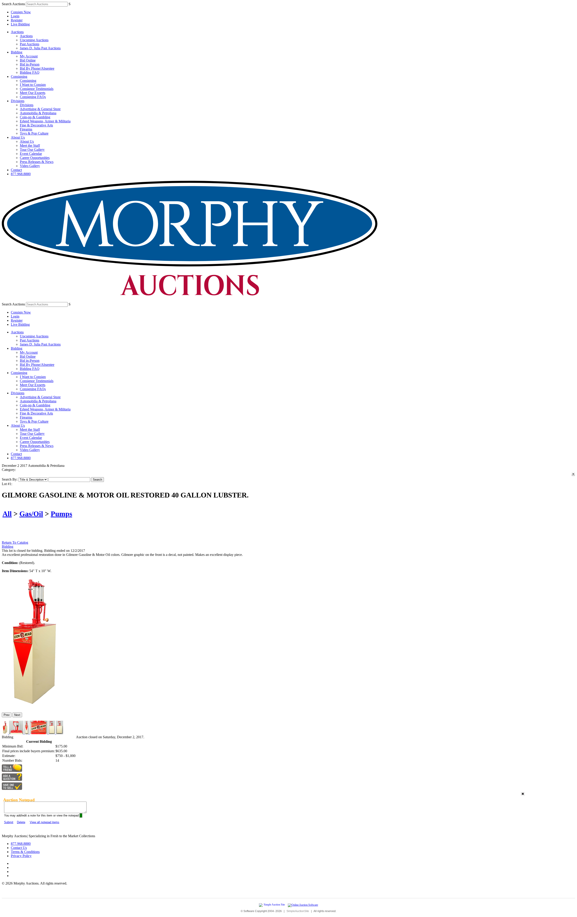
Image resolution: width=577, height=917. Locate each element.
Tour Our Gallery (32, 149)
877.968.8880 (21, 174)
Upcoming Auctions (34, 40)
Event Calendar (31, 154)
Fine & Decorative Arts (36, 125)
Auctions (17, 32)
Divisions (17, 101)
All (7, 514)
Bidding (16, 52)
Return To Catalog (15, 542)
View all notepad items (44, 822)
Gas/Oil (31, 514)
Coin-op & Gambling (35, 117)
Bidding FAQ (29, 72)
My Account (29, 56)
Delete (21, 822)
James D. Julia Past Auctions (40, 48)
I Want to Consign (33, 85)
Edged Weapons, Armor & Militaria (45, 121)
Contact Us (19, 848)
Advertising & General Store (40, 109)
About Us (18, 137)
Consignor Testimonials (36, 89)
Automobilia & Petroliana (38, 113)
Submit (8, 822)
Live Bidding (20, 24)
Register (17, 20)
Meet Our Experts (32, 93)
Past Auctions (29, 44)
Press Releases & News (36, 162)
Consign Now (21, 12)
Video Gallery (30, 166)
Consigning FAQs (33, 97)
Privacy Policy (21, 856)
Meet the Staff (30, 145)
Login (15, 16)
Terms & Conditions (25, 852)
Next (17, 715)
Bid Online (28, 60)
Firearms (26, 129)
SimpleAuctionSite (297, 911)
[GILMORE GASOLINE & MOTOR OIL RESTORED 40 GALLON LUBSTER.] (33, 707)
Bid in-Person (29, 64)
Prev (7, 715)
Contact (16, 170)
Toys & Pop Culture (34, 133)
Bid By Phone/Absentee (37, 68)
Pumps (61, 514)
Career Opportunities (35, 158)
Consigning (19, 76)
